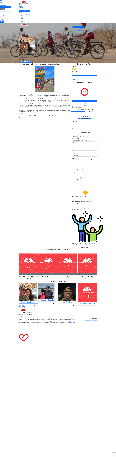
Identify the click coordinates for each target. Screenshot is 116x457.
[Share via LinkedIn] (22, 61)
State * (73, 149)
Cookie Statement (68, 326)
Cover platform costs (77, 189)
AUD (22, 15)
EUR (22, 21)
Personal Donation (85, 118)
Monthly (91, 111)
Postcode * (74, 146)
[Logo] (24, 2)
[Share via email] (21, 61)
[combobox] (84, 155)
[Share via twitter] (20, 61)
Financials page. (71, 322)
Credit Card (78, 179)
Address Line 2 (75, 138)
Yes (78, 159)
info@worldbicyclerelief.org (91, 320)
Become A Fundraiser (24, 10)
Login (21, 12)
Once (78, 111)
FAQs (20, 9)
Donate (84, 114)
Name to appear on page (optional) (80, 169)
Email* (73, 128)
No (91, 159)
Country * (74, 153)
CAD (22, 17)
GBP (22, 20)
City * (73, 142)
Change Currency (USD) (24, 14)
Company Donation (85, 120)
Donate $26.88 (84, 247)
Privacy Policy (56, 326)
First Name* (75, 121)
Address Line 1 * (75, 134)
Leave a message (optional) (78, 161)
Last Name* (74, 125)
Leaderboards (22, 7)
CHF (22, 18)
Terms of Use (61, 326)
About (20, 6)
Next (81, 177)
